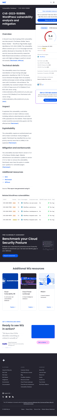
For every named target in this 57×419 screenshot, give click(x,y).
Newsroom (41, 375)
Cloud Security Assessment (27, 384)
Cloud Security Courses (26, 372)
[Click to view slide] (5, 347)
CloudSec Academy (25, 377)
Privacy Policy (29, 409)
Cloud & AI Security (7, 370)
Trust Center (42, 382)
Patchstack (13, 60)
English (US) (7, 393)
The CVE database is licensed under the (28, 403)
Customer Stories (25, 370)
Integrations (5, 379)
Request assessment (9, 255)
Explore (12, 307)
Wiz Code (4, 372)
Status (22, 409)
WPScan (20, 60)
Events (40, 377)
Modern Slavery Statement (48, 409)
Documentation (6, 384)
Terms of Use (37, 409)
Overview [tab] (44, 28)
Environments (5, 382)
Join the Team (42, 372)
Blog (22, 375)
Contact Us (42, 379)
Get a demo (42, 342)
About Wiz (41, 370)
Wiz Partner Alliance (44, 384)
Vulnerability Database (9, 8)
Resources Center (25, 379)
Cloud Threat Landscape (27, 382)
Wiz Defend (5, 377)
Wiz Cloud (4, 375)
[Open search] (51, 2)
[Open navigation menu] (54, 2)
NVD (4, 101)
